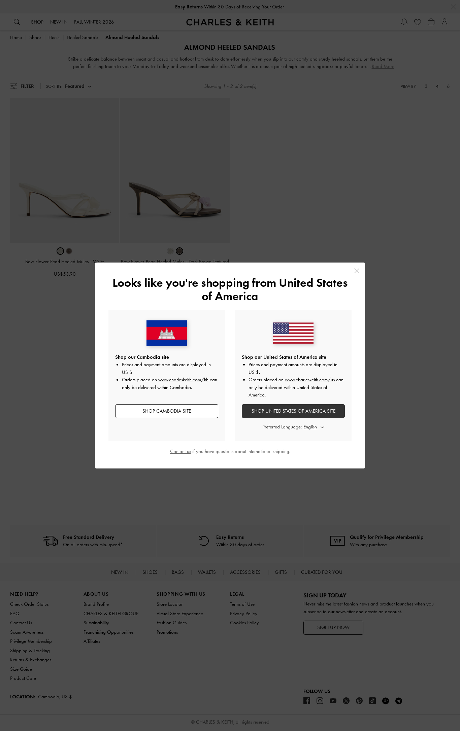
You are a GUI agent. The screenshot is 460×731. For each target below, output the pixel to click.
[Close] (357, 271)
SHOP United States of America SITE (293, 411)
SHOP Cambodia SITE (166, 411)
